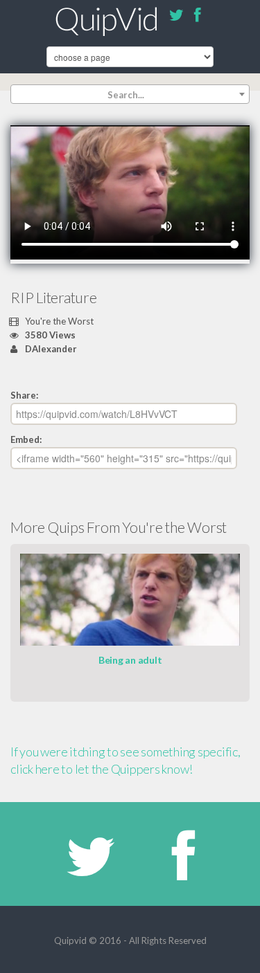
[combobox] (130, 94)
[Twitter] (177, 17)
